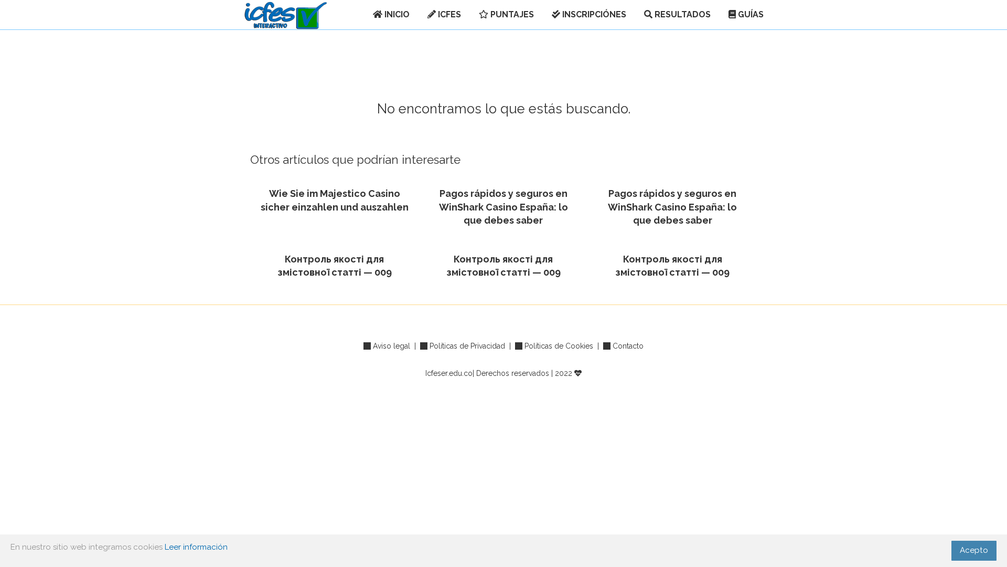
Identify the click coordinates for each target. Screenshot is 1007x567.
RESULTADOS (681, 14)
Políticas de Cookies (558, 346)
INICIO (396, 14)
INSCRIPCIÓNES (593, 14)
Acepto (974, 550)
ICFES (448, 14)
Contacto (628, 346)
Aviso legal (391, 346)
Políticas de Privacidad (467, 346)
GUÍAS (750, 14)
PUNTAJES (511, 14)
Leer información (196, 547)
